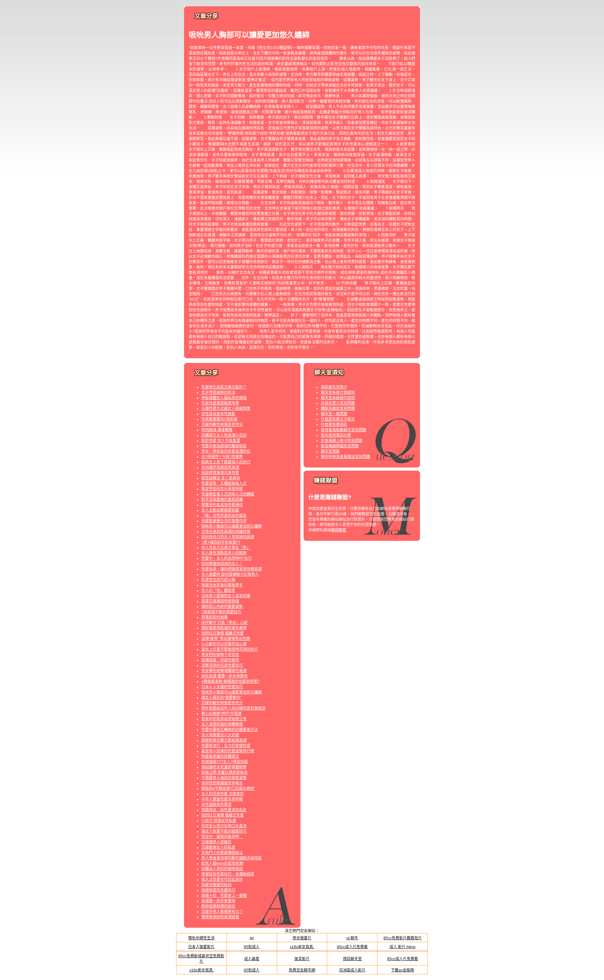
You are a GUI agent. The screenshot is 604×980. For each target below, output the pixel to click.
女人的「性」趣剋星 (218, 590)
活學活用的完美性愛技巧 (222, 665)
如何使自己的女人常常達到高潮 (227, 537)
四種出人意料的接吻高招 (222, 869)
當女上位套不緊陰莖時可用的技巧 (229, 649)
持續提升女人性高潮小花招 (224, 435)
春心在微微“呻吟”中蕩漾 (221, 713)
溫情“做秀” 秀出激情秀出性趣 (225, 639)
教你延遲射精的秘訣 (218, 906)
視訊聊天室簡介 (334, 387)
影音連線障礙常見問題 (340, 446)
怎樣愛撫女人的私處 (218, 847)
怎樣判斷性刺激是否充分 (222, 424)
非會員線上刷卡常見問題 (341, 441)
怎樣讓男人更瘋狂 (216, 842)
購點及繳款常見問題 (338, 408)
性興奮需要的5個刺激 (219, 419)
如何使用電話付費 (336, 435)
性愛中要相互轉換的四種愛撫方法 (229, 730)
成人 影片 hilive (402, 947)
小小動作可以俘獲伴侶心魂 (224, 644)
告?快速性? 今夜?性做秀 (222, 457)
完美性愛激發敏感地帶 (220, 403)
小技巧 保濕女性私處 (218, 821)
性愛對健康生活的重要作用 (224, 521)
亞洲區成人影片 (352, 970)
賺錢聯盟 (338, 530)
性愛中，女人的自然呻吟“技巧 (226, 558)
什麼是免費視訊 (334, 424)
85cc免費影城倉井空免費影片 (201, 959)
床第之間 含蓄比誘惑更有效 (224, 772)
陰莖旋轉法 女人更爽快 (220, 478)
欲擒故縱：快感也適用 (220, 660)
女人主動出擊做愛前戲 (220, 510)
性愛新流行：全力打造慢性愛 (225, 746)
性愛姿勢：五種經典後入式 (224, 483)
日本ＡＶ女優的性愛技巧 (222, 687)
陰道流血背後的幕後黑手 (222, 585)
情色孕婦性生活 (201, 938)
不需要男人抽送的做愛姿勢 (224, 778)
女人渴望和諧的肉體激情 (222, 724)
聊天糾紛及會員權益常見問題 (345, 457)
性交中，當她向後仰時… (222, 837)
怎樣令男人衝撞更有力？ (222, 911)
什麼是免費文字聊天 (338, 419)
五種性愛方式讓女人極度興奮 (225, 408)
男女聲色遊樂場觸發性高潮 (224, 671)
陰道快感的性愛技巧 (218, 890)
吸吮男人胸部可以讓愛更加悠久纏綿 (231, 526)
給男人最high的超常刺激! (222, 863)
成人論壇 (251, 959)
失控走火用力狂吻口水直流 (224, 826)
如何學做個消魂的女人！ (222, 564)
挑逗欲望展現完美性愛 (220, 473)
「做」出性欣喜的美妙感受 (224, 515)
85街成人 (252, 947)
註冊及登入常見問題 (338, 403)
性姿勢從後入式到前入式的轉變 (227, 494)
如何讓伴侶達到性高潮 (220, 467)
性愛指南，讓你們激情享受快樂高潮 (231, 569)
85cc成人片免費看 (352, 947)
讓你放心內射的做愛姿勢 (222, 606)
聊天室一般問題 (334, 414)
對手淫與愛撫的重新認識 (222, 499)
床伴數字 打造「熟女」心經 (224, 622)
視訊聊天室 (352, 959)
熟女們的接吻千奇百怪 (220, 655)
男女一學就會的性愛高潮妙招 (225, 451)
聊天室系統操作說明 (338, 398)
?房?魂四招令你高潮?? (220, 542)
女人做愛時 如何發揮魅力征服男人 (230, 574)
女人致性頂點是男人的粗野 (224, 553)
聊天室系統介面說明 (338, 392)
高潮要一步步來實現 (218, 901)
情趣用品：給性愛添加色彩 (224, 810)
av (252, 938)
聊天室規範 (330, 451)
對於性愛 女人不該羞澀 (220, 441)
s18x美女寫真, (302, 947)
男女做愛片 (302, 938)
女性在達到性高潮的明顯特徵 (225, 532)
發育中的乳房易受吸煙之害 (224, 719)
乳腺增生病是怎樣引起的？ (224, 387)
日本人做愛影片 (201, 947)
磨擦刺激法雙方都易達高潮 (224, 740)
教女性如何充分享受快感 (222, 489)
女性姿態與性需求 (216, 804)
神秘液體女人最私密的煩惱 (224, 398)
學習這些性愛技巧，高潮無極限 (227, 874)
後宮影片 (302, 959)
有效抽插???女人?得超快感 (224, 762)
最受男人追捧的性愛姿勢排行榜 (227, 751)
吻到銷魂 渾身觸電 (216, 430)
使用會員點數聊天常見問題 (343, 430)
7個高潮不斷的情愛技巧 (221, 612)
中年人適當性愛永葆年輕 (222, 799)
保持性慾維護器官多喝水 (222, 783)
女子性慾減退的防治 (218, 392)
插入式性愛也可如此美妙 (222, 879)
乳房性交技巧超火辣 (218, 580)
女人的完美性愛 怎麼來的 (222, 794)
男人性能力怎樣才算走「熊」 (225, 548)
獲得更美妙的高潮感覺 (220, 917)
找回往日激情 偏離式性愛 (222, 633)
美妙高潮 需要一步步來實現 (224, 676)
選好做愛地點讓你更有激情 (224, 628)
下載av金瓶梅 (402, 970)
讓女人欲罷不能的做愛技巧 (224, 831)
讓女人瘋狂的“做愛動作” (221, 697)
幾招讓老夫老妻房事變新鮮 (224, 767)
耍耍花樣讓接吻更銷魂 (220, 601)
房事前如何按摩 (214, 617)
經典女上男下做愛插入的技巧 (225, 462)
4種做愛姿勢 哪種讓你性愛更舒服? (230, 681)
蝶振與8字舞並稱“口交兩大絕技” (228, 788)
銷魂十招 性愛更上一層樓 (224, 895)
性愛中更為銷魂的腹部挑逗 (224, 446)
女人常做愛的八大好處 (220, 735)
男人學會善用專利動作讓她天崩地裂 (231, 858)
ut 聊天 (352, 938)
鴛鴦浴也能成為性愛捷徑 (222, 505)
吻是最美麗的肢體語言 (220, 756)
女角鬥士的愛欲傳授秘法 (222, 853)
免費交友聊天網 (302, 970)
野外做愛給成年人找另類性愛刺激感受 (233, 708)
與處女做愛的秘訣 (216, 885)
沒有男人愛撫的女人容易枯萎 (225, 596)
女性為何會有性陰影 (218, 414)
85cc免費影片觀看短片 (402, 938)
